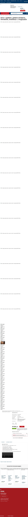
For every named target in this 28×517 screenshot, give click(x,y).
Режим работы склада (13, 0)
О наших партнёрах (8, 2)
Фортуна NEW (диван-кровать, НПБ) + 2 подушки (3, 476)
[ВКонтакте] (24, 1)
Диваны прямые (10, 15)
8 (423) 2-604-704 (3, 493)
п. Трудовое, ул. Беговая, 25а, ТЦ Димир (17, 433)
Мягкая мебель (6, 15)
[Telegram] (25, 1)
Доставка (2, 0)
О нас (18, 0)
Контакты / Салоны (3, 2)
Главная (1, 15)
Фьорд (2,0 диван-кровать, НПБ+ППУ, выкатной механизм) (24, 477)
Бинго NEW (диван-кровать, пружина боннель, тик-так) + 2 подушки (10, 478)
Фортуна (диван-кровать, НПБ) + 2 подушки (17, 476)
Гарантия (8, 0)
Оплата (5, 0)
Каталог (3, 15)
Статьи (21, 0)
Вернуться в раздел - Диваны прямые (6, 461)
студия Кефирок (5, 501)
